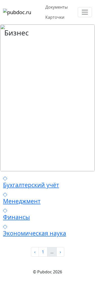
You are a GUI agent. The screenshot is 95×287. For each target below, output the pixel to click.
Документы (56, 7)
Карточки (54, 17)
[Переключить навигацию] (85, 12)
